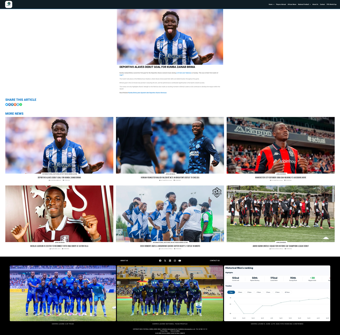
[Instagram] (175, 260)
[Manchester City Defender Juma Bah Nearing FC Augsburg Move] (281, 145)
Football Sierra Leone (167, 180)
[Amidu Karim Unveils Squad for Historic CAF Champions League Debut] (281, 213)
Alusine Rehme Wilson (167, 248)
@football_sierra (56, 248)
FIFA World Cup (331, 4)
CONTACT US (215, 260)
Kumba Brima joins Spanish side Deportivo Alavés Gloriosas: (147, 93)
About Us (315, 4)
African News (292, 4)
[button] (6, 104)
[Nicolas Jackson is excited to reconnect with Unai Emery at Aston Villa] (59, 213)
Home (271, 4)
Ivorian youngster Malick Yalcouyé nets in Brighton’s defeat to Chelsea (170, 177)
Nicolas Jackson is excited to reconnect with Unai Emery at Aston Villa (59, 245)
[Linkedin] (170, 260)
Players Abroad (281, 4)
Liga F (121, 75)
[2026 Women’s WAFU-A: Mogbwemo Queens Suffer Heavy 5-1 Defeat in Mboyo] (170, 213)
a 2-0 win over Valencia (183, 73)
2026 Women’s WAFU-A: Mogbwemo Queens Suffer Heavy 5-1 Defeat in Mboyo (170, 245)
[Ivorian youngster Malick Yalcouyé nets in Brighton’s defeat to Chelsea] (170, 145)
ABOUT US (124, 260)
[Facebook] (160, 260)
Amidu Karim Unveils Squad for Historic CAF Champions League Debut (281, 245)
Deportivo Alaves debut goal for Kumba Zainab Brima (59, 177)
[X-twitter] (165, 260)
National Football (303, 4)
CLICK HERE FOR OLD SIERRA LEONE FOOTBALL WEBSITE (170, 333)
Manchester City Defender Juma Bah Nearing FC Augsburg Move (280, 177)
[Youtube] (180, 260)
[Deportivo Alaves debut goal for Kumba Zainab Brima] (59, 145)
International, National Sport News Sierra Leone (59, 174)
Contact (322, 4)
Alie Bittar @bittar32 (56, 180)
